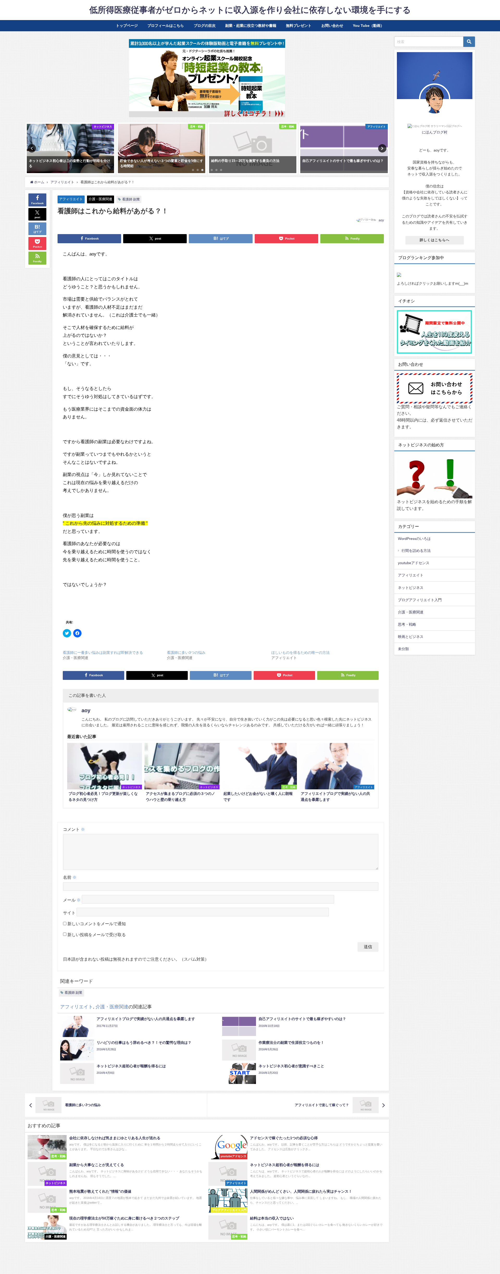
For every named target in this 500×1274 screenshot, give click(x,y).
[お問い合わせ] (434, 389)
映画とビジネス (410, 636)
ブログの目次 (205, 25)
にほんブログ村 (434, 132)
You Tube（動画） (368, 25)
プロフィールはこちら (165, 25)
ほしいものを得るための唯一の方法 (300, 652)
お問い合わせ (332, 25)
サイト (69, 913)
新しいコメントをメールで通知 (96, 924)
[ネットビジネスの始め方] (434, 476)
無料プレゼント (298, 25)
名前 (70, 877)
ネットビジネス (410, 587)
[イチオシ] (434, 332)
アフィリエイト (71, 199)
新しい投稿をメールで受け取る (96, 934)
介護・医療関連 (100, 199)
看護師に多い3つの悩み (186, 652)
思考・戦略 (407, 624)
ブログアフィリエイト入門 (420, 600)
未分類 (403, 649)
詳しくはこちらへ (434, 240)
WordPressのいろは (414, 538)
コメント (74, 829)
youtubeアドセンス (413, 563)
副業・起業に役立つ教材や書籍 (250, 25)
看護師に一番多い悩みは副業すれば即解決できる (103, 652)
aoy (381, 220)
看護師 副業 (131, 199)
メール (72, 900)
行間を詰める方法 (416, 550)
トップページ (127, 25)
